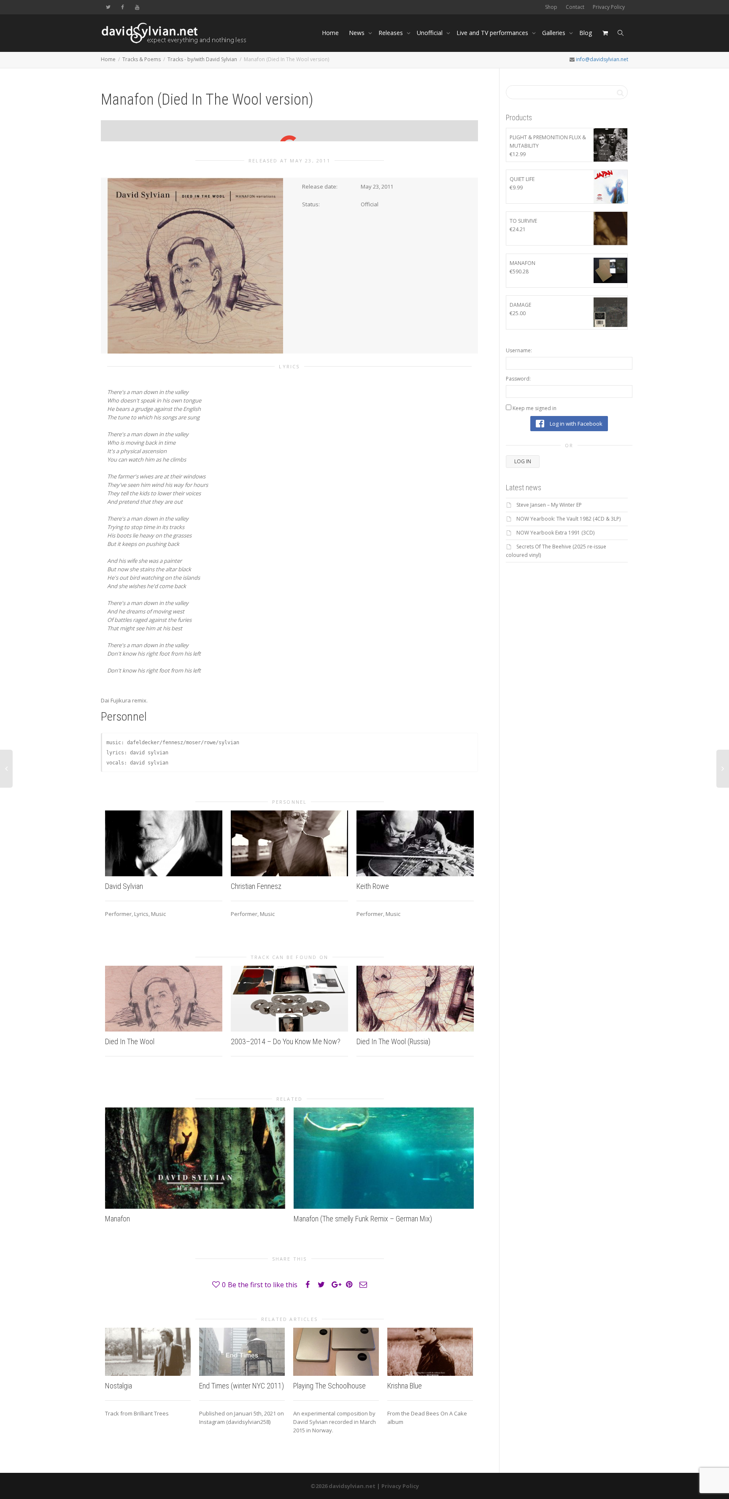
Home (330, 33)
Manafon (117, 1218)
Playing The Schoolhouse (329, 1385)
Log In (522, 461)
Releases (391, 33)
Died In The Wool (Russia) (393, 1041)
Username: (519, 350)
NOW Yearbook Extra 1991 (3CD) (555, 532)
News (357, 33)
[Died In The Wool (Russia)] (415, 999)
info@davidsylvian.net (602, 59)
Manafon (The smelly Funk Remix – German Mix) (363, 1218)
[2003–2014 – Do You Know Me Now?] (289, 999)
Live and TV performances (493, 33)
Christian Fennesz (256, 886)
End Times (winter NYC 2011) (241, 1385)
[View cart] (605, 32)
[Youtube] (137, 7)
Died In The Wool (129, 1041)
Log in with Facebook (575, 423)
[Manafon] (195, 1158)
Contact (575, 7)
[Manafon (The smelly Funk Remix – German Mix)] (384, 1158)
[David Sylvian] (163, 843)
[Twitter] (108, 7)
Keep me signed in (534, 408)
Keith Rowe (372, 886)
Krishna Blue (404, 1385)
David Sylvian (124, 886)
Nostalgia (118, 1385)
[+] (148, 1352)
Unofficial (430, 33)
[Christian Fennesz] (289, 843)
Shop (551, 7)
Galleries (554, 33)
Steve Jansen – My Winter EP (549, 504)
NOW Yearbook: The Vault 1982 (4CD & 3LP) (568, 518)
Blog (585, 33)
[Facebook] (123, 7)
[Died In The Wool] (163, 999)
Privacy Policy (609, 7)
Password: (518, 378)
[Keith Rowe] (415, 843)
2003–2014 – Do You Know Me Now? (285, 1041)
